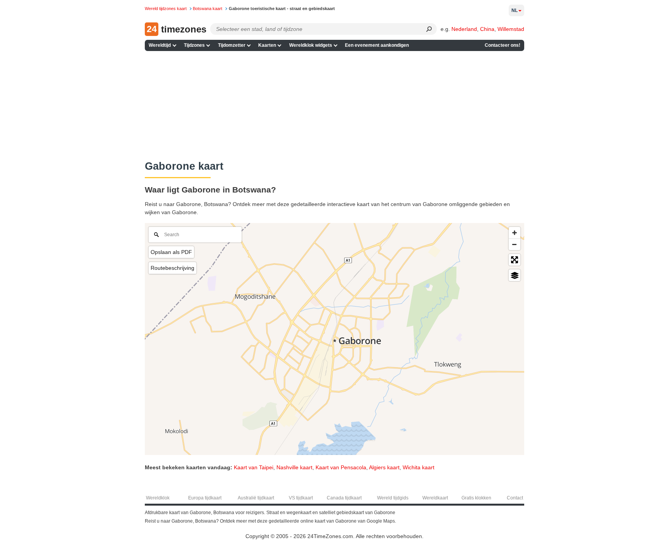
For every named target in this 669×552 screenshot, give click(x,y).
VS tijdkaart (301, 498)
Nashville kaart (294, 467)
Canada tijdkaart (344, 498)
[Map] (334, 339)
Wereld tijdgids (392, 498)
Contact (515, 498)
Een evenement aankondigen (377, 45)
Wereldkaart (435, 498)
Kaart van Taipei (253, 467)
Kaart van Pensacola (341, 467)
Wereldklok (158, 498)
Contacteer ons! (502, 45)
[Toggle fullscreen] (514, 260)
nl (514, 10)
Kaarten (267, 45)
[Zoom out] (514, 244)
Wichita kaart (418, 467)
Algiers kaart (384, 467)
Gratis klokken (476, 498)
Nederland (464, 29)
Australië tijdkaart (256, 498)
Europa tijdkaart (204, 498)
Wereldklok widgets (310, 45)
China (487, 29)
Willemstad (510, 29)
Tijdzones (194, 45)
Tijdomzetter (231, 45)
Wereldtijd (160, 45)
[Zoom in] (514, 233)
